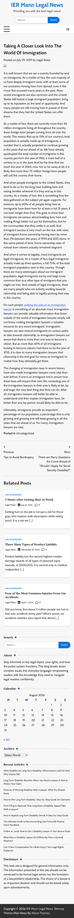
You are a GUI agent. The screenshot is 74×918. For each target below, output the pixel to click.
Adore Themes (41, 913)
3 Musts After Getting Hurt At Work (29, 500)
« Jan (7, 739)
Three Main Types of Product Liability (31, 544)
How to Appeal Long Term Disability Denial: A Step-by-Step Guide (36, 815)
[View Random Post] (67, 29)
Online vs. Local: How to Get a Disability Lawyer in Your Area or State (37, 831)
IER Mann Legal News (37, 4)
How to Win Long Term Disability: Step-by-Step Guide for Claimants (37, 799)
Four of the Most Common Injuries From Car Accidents (35, 595)
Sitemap (59, 908)
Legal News (43, 60)
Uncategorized (25, 433)
